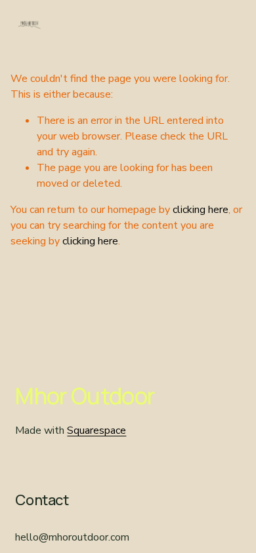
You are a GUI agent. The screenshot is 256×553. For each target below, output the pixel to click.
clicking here (200, 209)
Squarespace (96, 430)
